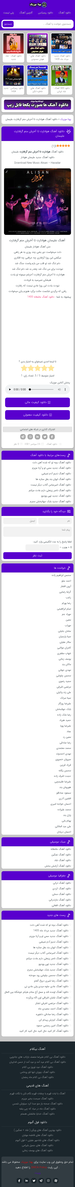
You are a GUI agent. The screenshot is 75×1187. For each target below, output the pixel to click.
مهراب (68, 625)
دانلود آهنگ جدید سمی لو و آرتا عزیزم (51, 468)
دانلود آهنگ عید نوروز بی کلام (37, 1067)
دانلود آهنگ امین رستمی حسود (52, 1026)
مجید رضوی (65, 681)
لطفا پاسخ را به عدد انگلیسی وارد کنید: (52, 542)
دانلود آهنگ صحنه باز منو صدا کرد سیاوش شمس (37, 1104)
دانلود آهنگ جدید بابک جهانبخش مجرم (50, 501)
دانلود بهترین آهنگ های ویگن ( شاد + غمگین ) (37, 1130)
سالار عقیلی (65, 642)
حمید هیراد (65, 720)
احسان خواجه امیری (60, 804)
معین (68, 620)
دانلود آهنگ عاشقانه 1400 (40, 297)
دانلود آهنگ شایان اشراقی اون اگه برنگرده (47, 998)
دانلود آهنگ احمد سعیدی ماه (53, 1009)
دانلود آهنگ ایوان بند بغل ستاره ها (53, 479)
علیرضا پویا (65, 726)
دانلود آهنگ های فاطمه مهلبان (37, 1135)
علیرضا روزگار (64, 703)
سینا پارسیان (65, 636)
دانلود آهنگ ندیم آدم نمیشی (56, 474)
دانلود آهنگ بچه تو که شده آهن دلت (51, 462)
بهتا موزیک (65, 119)
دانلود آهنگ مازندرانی (60, 900)
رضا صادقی (65, 743)
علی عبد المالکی (63, 826)
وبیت (38, 1173)
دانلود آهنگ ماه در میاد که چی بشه (37, 1109)
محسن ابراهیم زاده (61, 575)
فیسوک (52, 436)
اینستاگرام (48, 1180)
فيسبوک (19, 1180)
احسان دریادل (64, 832)
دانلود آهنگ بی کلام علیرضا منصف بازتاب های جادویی (37, 1057)
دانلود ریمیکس (45, 13)
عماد (69, 731)
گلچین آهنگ (26, 13)
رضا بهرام (66, 603)
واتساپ (30, 436)
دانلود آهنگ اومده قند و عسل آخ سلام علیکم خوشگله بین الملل (36, 992)
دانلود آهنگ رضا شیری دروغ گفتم (51, 981)
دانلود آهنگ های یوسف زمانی (37, 1150)
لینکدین (37, 436)
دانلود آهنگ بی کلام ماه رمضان (37, 1077)
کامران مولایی (64, 648)
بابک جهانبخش (63, 709)
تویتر (45, 436)
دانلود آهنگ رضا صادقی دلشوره (52, 1014)
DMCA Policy (39, 1167)
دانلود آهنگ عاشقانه (61, 849)
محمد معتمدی (63, 748)
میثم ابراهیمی (64, 609)
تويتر (34, 1180)
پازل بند (67, 815)
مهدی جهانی (64, 670)
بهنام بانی (66, 821)
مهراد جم (66, 614)
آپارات (55, 1180)
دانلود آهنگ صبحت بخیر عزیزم (37, 1099)
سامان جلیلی (64, 631)
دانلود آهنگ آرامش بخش (58, 866)
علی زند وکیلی (63, 692)
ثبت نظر (37, 555)
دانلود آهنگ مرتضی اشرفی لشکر (51, 1003)
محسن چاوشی (63, 676)
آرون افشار (66, 586)
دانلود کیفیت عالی (36, 402)
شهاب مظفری (64, 653)
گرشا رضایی (65, 592)
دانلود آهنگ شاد (62, 860)
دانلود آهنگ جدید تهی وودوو (56, 496)
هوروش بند (65, 787)
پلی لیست (8, 13)
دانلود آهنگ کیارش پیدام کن (53, 1020)
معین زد (67, 737)
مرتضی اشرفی (64, 687)
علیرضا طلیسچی (62, 782)
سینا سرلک (65, 698)
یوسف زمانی (65, 659)
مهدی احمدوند (63, 754)
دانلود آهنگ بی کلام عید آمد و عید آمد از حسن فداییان (37, 1062)
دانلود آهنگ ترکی (62, 883)
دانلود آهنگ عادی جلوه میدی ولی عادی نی (46, 986)
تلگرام (23, 436)
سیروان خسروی (63, 759)
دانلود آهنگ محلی (61, 894)
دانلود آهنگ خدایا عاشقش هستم (38, 1114)
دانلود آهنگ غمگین (61, 855)
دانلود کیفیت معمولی (35, 414)
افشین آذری (65, 798)
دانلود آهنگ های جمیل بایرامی (37, 1145)
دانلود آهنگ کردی (61, 889)
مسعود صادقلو (63, 793)
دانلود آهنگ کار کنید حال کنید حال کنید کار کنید (43, 1031)
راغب (68, 597)
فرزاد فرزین (65, 765)
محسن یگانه (65, 771)
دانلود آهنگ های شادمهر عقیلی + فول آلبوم (37, 1140)
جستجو (8, 24)
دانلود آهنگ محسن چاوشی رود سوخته (48, 975)
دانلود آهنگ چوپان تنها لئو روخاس (37, 1072)
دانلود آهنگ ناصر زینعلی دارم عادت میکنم (50, 490)
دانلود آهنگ (64, 13)
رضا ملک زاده (64, 715)
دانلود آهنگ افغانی (61, 905)
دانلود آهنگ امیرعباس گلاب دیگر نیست (51, 485)
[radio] (51, 369)
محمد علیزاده (64, 810)
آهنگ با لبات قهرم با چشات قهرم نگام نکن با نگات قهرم (37, 1093)
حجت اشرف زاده (62, 776)
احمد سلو (66, 581)
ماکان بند (66, 664)
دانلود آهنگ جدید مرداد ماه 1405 (50, 931)
